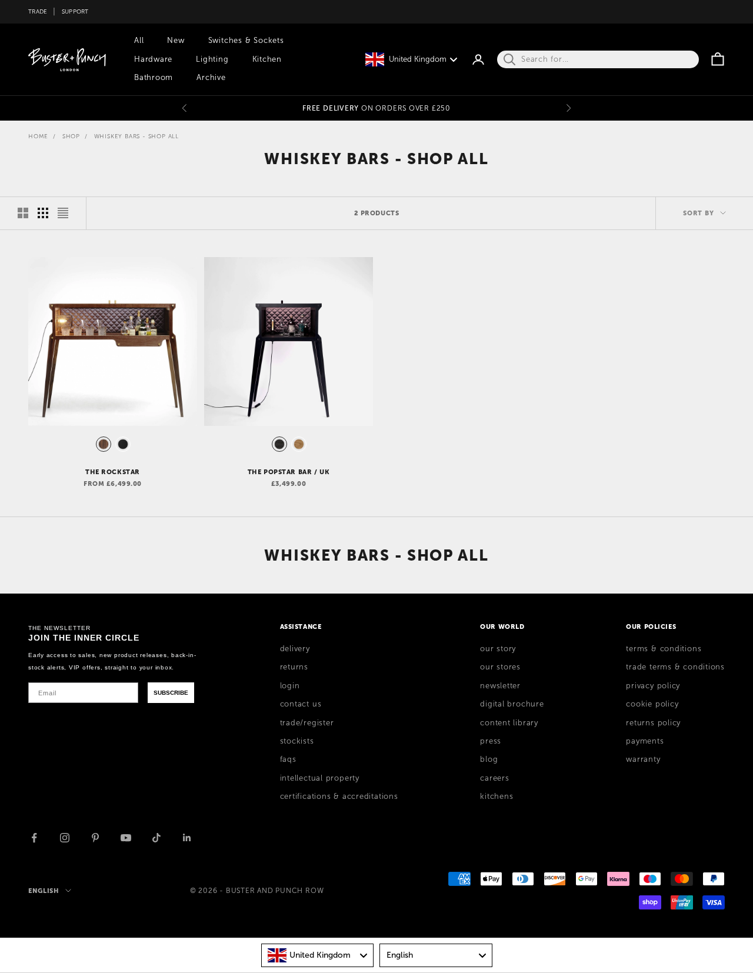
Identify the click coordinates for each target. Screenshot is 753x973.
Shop (71, 136)
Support (75, 11)
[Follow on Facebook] (34, 838)
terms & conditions (663, 649)
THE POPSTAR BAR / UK (289, 471)
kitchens (496, 796)
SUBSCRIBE (171, 692)
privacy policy (653, 686)
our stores (500, 667)
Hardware (153, 59)
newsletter (500, 686)
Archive (210, 78)
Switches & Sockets (246, 40)
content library (509, 723)
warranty (643, 759)
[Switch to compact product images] (63, 213)
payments (645, 741)
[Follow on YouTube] (126, 838)
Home (38, 136)
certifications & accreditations (339, 796)
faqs (288, 759)
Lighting (212, 59)
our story (498, 649)
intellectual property (319, 778)
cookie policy (652, 704)
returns (294, 667)
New (175, 40)
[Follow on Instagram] (65, 838)
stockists (297, 741)
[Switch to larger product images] (23, 213)
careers (494, 778)
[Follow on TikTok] (156, 838)
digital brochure (512, 704)
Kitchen (267, 59)
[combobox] (317, 955)
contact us (301, 704)
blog (489, 759)
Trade (37, 11)
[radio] (102, 444)
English (43, 890)
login (290, 686)
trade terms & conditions (675, 667)
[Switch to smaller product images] (43, 213)
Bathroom (153, 78)
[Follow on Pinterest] (95, 838)
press (490, 741)
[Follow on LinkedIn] (187, 838)
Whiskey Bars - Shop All (136, 136)
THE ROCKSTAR (112, 471)
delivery (295, 649)
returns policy (653, 723)
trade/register (307, 723)
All (139, 40)
